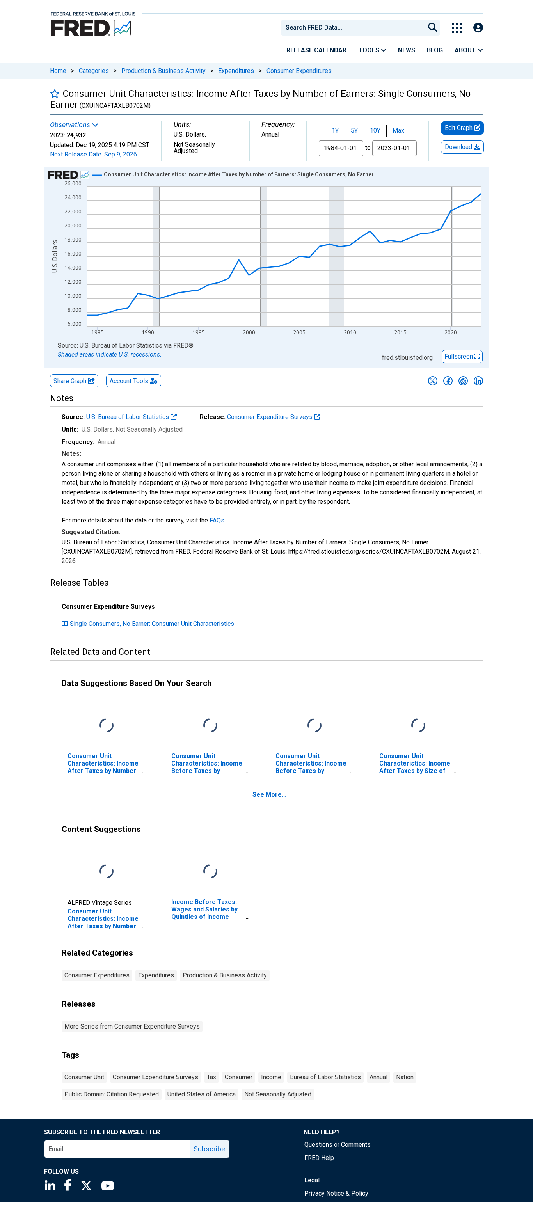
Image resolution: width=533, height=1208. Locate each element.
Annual (378, 1077)
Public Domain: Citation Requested (111, 1094)
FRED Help (319, 1158)
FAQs (217, 520)
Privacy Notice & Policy (336, 1193)
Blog (435, 50)
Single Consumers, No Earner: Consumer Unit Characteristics (152, 623)
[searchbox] (354, 28)
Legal (312, 1180)
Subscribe (209, 1149)
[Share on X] (432, 380)
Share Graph (70, 381)
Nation (405, 1077)
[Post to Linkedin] (478, 380)
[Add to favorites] (55, 93)
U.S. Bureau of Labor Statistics (128, 417)
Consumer (238, 1077)
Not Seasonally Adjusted (277, 1094)
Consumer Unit (84, 1077)
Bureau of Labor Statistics (325, 1077)
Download (459, 147)
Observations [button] (71, 124)
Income (271, 1077)
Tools (369, 50)
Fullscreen (459, 356)
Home (58, 71)
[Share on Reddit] (463, 380)
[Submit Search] (432, 28)
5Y (354, 130)
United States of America (201, 1094)
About (466, 50)
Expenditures (236, 71)
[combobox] (352, 28)
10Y (375, 130)
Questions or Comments (337, 1144)
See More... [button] (269, 794)
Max (398, 130)
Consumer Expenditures (299, 71)
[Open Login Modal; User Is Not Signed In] (478, 28)
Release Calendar (316, 50)
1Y (335, 130)
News (406, 50)
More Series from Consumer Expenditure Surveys (132, 1026)
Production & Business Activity (163, 71)
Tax (211, 1077)
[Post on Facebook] (448, 380)
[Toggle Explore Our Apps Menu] (457, 28)
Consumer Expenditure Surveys (270, 417)
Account (129, 381)
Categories (94, 71)
